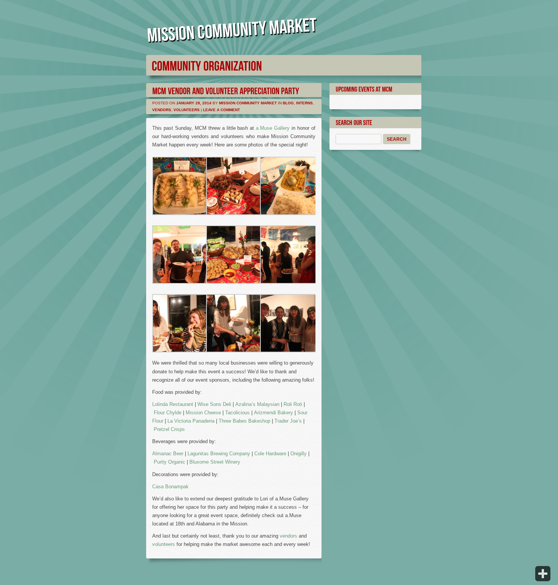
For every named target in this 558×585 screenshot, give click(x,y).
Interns (304, 103)
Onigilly (298, 453)
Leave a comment (221, 110)
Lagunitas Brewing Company (219, 453)
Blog (288, 103)
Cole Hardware (270, 453)
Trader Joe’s (288, 421)
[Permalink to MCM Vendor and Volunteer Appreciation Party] (225, 90)
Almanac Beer (167, 453)
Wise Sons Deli (214, 404)
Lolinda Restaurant (172, 404)
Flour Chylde (167, 412)
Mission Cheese (203, 412)
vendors (288, 536)
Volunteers (186, 110)
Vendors (161, 110)
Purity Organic (169, 462)
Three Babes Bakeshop (244, 421)
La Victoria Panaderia (190, 421)
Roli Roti (293, 404)
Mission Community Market (248, 103)
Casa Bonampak (170, 486)
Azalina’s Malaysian (257, 404)
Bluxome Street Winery (214, 462)
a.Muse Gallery (273, 128)
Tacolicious (237, 412)
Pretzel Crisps (169, 429)
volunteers (164, 544)
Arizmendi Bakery (273, 412)
